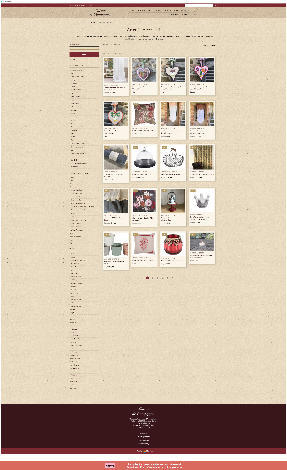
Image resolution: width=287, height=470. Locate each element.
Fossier (72, 319)
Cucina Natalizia (76, 197)
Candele (72, 117)
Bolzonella (73, 267)
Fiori (71, 183)
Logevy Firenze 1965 (76, 345)
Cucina (72, 150)
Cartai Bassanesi (75, 276)
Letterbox (73, 342)
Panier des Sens (75, 368)
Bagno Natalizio (76, 190)
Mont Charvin (74, 365)
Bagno (72, 73)
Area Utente (175, 14)
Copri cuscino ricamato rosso (142, 260)
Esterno (72, 180)
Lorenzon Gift (74, 349)
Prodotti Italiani (75, 227)
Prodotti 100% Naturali (78, 220)
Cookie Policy (143, 444)
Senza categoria (75, 236)
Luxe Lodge (74, 355)
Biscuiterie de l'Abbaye (77, 260)
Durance (72, 309)
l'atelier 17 (73, 332)
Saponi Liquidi (75, 96)
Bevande (72, 100)
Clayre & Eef (74, 296)
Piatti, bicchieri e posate (79, 163)
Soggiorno (73, 240)
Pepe (72, 140)
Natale (72, 187)
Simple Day (73, 381)
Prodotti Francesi (76, 223)
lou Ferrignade (74, 352)
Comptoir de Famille (76, 299)
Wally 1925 (73, 388)
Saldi (71, 233)
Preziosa (72, 378)
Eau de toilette (76, 89)
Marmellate (74, 130)
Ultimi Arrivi (157, 10)
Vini (72, 106)
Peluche (72, 214)
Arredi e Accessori (76, 70)
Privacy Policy (143, 440)
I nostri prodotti (143, 437)
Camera (72, 113)
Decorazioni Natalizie (78, 203)
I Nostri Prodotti (143, 10)
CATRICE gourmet (76, 280)
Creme (73, 86)
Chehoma (73, 286)
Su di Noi (168, 10)
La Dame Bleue (75, 336)
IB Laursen (73, 326)
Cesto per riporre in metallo (170, 174)
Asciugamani (75, 80)
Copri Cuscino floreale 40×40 (142, 131)
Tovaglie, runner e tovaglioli (80, 173)
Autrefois (73, 254)
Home (132, 10)
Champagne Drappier (77, 283)
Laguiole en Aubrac (76, 339)
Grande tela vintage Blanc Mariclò (202, 174)
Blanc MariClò (74, 263)
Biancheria (73, 110)
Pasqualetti (73, 372)
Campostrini (74, 273)
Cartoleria (73, 120)
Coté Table (73, 303)
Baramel (72, 257)
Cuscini (72, 177)
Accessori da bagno (77, 76)
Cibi (71, 123)
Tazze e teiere (75, 170)
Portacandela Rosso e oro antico (172, 261)
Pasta (73, 136)
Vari (71, 243)
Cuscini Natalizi (76, 200)
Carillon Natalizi (76, 193)
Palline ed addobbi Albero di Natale (83, 206)
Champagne (75, 103)
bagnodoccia (75, 83)
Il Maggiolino (74, 329)
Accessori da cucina (77, 153)
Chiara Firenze (74, 290)
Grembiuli (74, 160)
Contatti (185, 14)
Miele (72, 133)
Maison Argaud (75, 358)
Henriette (73, 322)
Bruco (71, 270)
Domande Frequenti (181, 10)
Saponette (74, 93)
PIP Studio (73, 217)
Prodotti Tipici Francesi (79, 143)
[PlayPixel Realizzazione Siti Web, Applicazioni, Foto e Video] (147, 451)
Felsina (72, 316)
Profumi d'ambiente (76, 230)
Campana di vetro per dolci (141, 174)
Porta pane (74, 166)
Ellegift (72, 313)
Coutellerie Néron (76, 306)
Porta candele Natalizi (78, 210)
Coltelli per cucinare (76, 147)
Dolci (72, 127)
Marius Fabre (74, 362)
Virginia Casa (74, 385)
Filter (84, 55)
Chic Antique (74, 293)
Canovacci (74, 157)
